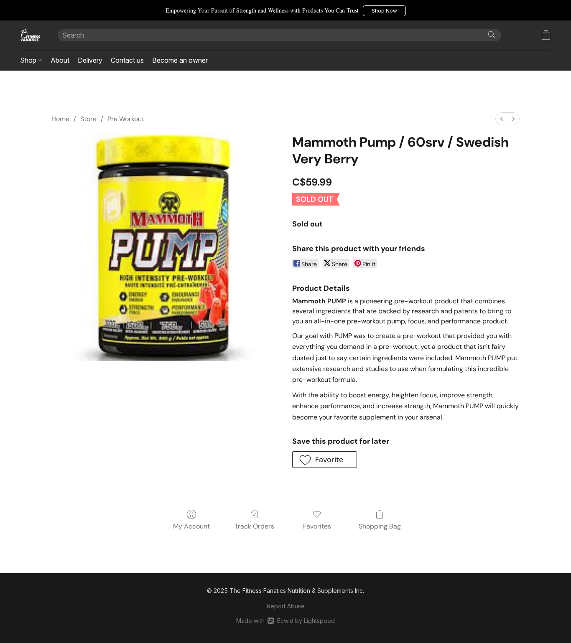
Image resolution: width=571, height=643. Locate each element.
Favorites (317, 526)
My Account (191, 526)
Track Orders (254, 526)
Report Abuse (286, 606)
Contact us (127, 60)
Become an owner (180, 60)
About (60, 60)
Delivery (90, 60)
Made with (285, 620)
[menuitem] (501, 119)
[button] (384, 10)
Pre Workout (125, 118)
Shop (29, 60)
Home (60, 118)
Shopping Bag (380, 526)
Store (88, 118)
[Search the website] (491, 35)
